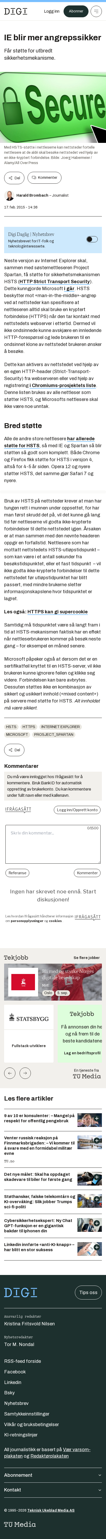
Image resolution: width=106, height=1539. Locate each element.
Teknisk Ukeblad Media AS (51, 1510)
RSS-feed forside (22, 1361)
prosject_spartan (53, 735)
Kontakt (12, 1489)
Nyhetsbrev (16, 1403)
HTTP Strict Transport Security (55, 281)
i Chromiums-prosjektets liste (63, 385)
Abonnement (18, 1475)
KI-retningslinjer (21, 1434)
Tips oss (88, 1292)
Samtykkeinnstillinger (26, 1414)
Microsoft (17, 735)
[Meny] (96, 11)
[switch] (92, 239)
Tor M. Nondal (19, 1344)
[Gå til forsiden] (15, 11)
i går (69, 288)
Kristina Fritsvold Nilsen (29, 1323)
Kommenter (47, 178)
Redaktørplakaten (49, 1456)
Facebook (15, 1371)
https (29, 727)
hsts (11, 727)
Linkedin (12, 1382)
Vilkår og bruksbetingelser (31, 1424)
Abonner (76, 11)
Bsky (9, 1392)
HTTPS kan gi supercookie (58, 611)
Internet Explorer (60, 727)
